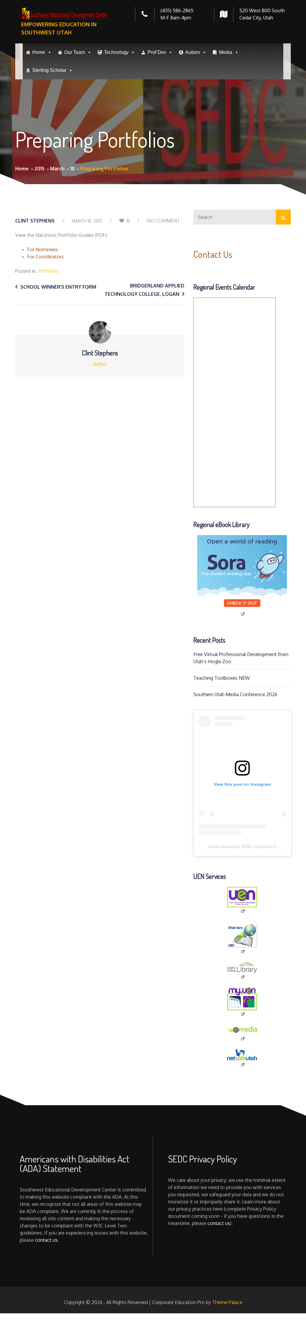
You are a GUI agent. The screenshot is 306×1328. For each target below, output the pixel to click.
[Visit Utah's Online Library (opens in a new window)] (242, 970)
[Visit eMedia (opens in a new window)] (242, 1033)
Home (38, 52)
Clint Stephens (35, 221)
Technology (116, 52)
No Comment (163, 221)
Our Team (74, 52)
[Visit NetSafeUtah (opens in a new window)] (242, 1058)
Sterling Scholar (49, 70)
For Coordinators (45, 257)
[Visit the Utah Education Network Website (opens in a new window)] (242, 900)
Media (225, 52)
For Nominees (42, 249)
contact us (46, 1240)
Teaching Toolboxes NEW (221, 678)
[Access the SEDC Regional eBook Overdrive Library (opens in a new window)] (242, 576)
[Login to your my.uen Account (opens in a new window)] (242, 1002)
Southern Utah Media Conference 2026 (235, 694)
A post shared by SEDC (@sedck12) (242, 846)
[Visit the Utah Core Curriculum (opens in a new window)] (242, 938)
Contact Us (212, 254)
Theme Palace (227, 1302)
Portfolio (48, 271)
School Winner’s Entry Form (58, 287)
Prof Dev (157, 52)
